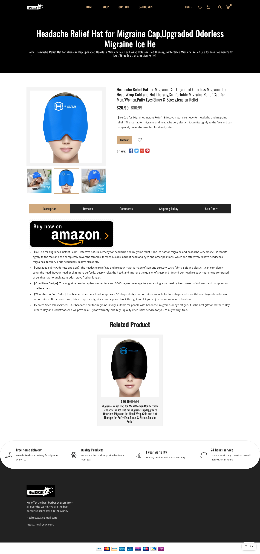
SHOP (106, 7)
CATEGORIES (146, 7)
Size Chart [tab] (211, 208)
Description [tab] (49, 208)
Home (31, 52)
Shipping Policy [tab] (168, 208)
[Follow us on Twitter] (136, 150)
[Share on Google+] (142, 150)
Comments (126, 208)
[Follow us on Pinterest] (147, 150)
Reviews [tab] (88, 208)
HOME (89, 7)
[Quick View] (139, 372)
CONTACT (124, 7)
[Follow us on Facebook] (131, 150)
